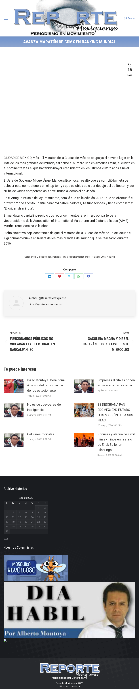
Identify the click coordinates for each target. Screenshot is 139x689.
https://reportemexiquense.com (45, 304)
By (76, 256)
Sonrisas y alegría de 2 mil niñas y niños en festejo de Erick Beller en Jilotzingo (116, 442)
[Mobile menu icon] (6, 18)
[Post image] (14, 386)
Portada (56, 256)
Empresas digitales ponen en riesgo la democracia (116, 382)
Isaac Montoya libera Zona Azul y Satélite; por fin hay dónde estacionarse (46, 385)
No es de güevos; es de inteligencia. (44, 407)
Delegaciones (44, 256)
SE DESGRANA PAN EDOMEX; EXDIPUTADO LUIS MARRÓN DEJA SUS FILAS (115, 412)
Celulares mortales (40, 434)
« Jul (6, 538)
